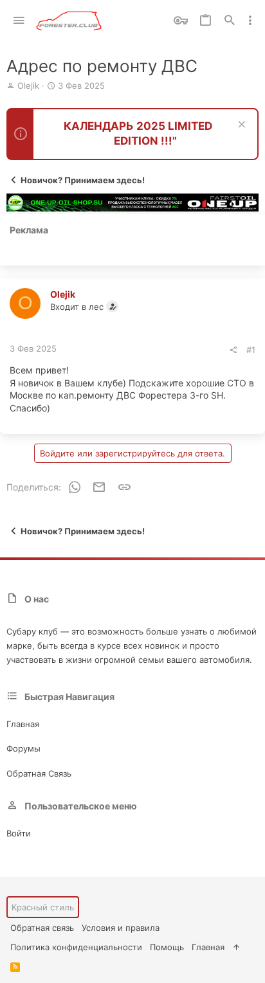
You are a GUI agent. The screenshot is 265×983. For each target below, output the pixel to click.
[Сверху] (236, 947)
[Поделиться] (233, 350)
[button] (19, 21)
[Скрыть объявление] (240, 125)
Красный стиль (43, 907)
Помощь (167, 947)
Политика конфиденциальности (76, 947)
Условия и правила (121, 928)
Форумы (23, 748)
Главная (22, 724)
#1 (250, 350)
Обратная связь (38, 773)
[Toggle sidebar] (250, 20)
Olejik (28, 85)
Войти (18, 833)
